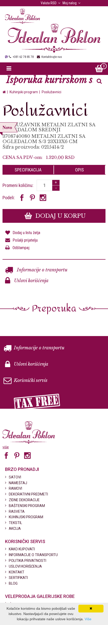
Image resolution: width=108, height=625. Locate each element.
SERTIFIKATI (18, 578)
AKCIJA (15, 529)
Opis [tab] (79, 169)
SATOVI (15, 477)
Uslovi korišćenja (30, 280)
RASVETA (17, 511)
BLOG (13, 583)
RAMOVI (15, 488)
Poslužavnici (51, 92)
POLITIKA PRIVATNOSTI (27, 561)
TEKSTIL (15, 523)
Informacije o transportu (42, 270)
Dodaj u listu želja (26, 232)
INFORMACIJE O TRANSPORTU (33, 555)
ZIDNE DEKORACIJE (24, 500)
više (6, 447)
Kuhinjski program (24, 92)
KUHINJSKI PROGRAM (26, 517)
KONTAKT (16, 572)
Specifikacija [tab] (28, 169)
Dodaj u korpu (60, 216)
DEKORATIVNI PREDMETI (28, 494)
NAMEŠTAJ (18, 483)
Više (88, 619)
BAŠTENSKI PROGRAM (27, 506)
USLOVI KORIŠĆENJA (25, 566)
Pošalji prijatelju (25, 240)
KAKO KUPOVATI (22, 549)
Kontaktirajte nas (51, 57)
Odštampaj (21, 247)
